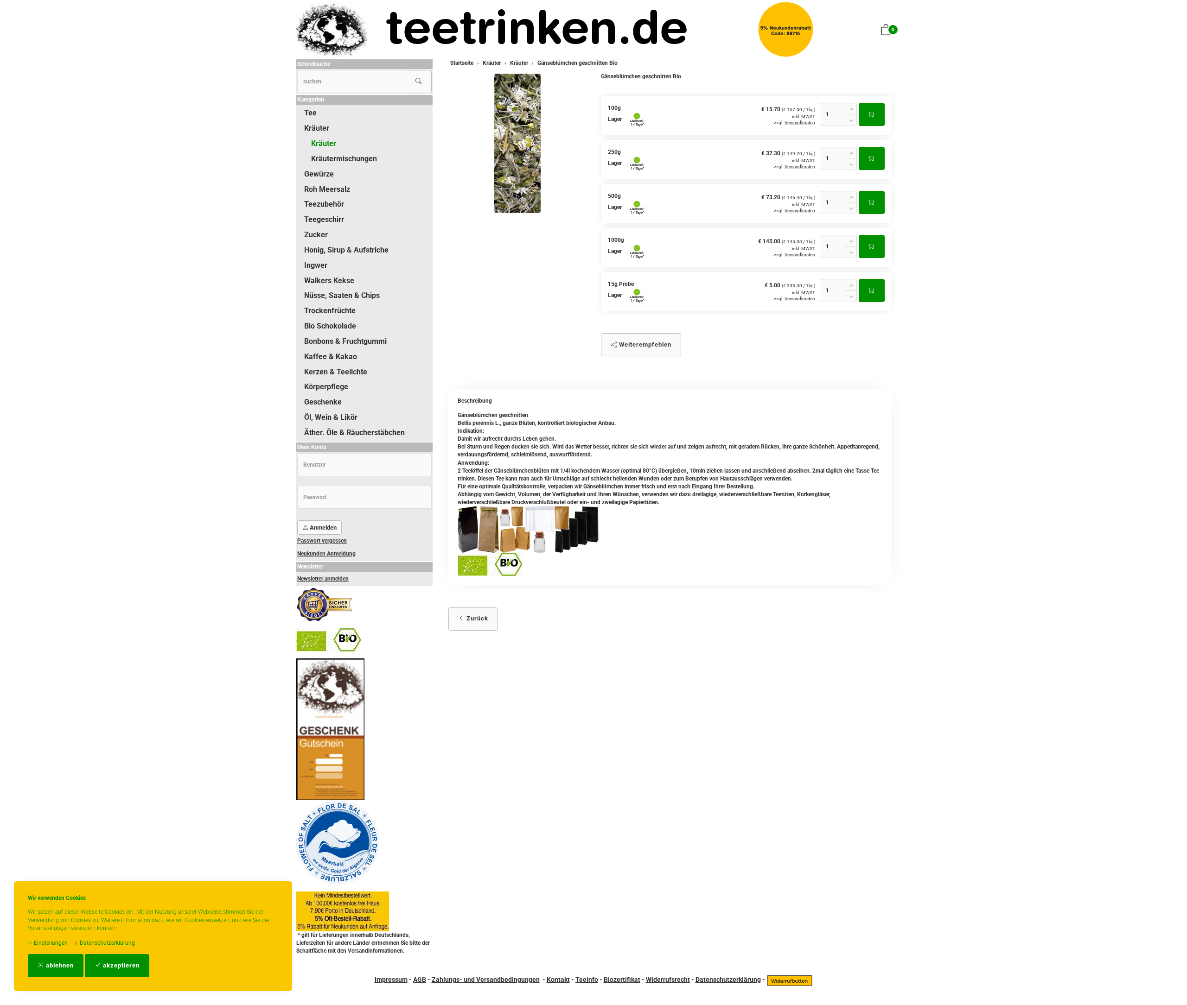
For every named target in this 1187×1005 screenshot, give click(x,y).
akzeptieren (120, 965)
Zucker (316, 234)
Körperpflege (326, 386)
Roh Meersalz (327, 189)
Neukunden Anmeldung (326, 553)
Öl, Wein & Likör (330, 417)
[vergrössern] (517, 143)
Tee (310, 112)
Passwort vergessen (322, 540)
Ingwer (315, 265)
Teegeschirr (324, 219)
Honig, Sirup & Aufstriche (346, 250)
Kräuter (316, 128)
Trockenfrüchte (330, 310)
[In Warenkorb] (872, 114)
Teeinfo (586, 979)
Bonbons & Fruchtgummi (345, 341)
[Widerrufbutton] (789, 979)
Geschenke (323, 402)
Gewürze (319, 174)
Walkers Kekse (329, 280)
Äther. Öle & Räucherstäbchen (354, 432)
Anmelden (322, 527)
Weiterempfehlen (644, 344)
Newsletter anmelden (323, 578)
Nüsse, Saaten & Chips (342, 295)
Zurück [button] (476, 618)
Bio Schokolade (330, 326)
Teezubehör (324, 204)
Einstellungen (50, 943)
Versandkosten (800, 122)
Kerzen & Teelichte (335, 371)
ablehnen (59, 965)
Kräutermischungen (344, 158)
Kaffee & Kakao (330, 356)
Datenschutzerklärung (106, 943)
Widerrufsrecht (668, 979)
